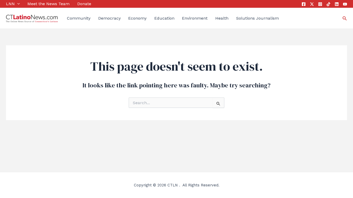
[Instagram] (320, 4)
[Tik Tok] (328, 4)
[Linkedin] (337, 4)
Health (221, 18)
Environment (195, 18)
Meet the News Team (48, 3)
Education (164, 18)
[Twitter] (312, 4)
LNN (10, 3)
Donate (84, 3)
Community (78, 18)
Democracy (109, 18)
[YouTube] (345, 4)
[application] (17, 4)
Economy (137, 18)
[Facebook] (304, 4)
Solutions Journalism (257, 18)
